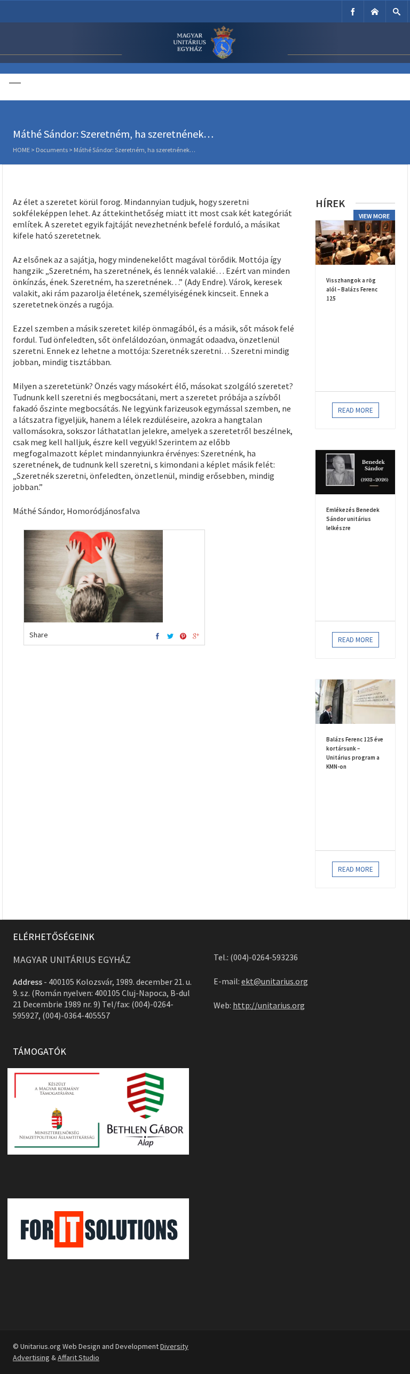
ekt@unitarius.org (274, 981)
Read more (355, 410)
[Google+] (196, 637)
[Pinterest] (183, 637)
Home (21, 150)
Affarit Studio (78, 1357)
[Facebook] (353, 11)
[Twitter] (170, 637)
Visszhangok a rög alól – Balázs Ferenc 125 (351, 289)
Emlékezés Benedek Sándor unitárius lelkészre (353, 519)
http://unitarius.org (269, 1005)
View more (374, 216)
